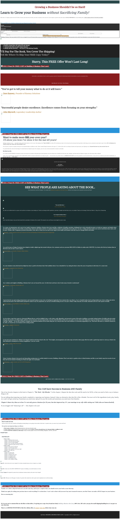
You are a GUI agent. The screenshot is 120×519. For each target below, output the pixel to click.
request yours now (40, 508)
